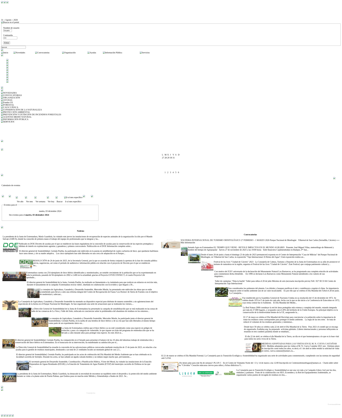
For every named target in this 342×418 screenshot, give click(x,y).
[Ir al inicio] (171, 12)
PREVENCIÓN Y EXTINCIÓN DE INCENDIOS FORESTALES (91, 114)
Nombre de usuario (11, 28)
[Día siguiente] (86, 198)
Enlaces (5, 138)
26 (168, 169)
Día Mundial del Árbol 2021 (227, 286)
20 (171, 166)
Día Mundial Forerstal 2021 (273, 353)
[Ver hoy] (51, 197)
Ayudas (99, 52)
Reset (9, 5)
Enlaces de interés (8, 406)
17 (163, 166)
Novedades (30, 52)
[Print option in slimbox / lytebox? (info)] (337, 178)
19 (168, 166)
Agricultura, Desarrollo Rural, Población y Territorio (105, 398)
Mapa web (5, 402)
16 (179, 163)
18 (166, 166)
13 (171, 163)
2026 (174, 152)
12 (168, 163)
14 (174, 163)
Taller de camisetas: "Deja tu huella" (229, 279)
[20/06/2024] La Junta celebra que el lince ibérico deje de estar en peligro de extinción (84, 325)
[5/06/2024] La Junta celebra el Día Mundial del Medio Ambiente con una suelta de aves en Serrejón (58, 352)
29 (176, 169)
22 (176, 166)
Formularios (7, 129)
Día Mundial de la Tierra (254, 334)
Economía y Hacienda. (94, 403)
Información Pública (131, 52)
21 (174, 166)
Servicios (154, 52)
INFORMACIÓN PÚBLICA (41, 119)
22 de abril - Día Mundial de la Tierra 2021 (261, 324)
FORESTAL (20, 105)
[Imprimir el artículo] (171, 15)
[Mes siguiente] (94, 198)
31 (163, 172)
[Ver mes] (29, 197)
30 (179, 169)
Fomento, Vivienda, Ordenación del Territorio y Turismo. (106, 410)
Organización (82, 52)
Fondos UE (18, 102)
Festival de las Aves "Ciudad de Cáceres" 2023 (220, 259)
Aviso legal (5, 408)
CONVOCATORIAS (31, 95)
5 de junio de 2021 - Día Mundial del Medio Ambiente (251, 295)
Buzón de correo (9, 126)
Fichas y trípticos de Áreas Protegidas (17, 134)
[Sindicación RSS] (171, 17)
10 (163, 163)
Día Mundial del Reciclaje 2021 (256, 315)
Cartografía (6, 136)
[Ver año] (20, 197)
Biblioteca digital (9, 131)
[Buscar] (60, 197)
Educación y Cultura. (94, 405)
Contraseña (8, 35)
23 (179, 166)
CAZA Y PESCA (26, 107)
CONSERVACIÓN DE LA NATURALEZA (61, 110)
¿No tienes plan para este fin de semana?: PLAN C (182, 360)
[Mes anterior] (5, 198)
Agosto (169, 152)
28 (174, 169)
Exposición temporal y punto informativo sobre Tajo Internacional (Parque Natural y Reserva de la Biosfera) (233, 252)
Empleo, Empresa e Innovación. (97, 408)
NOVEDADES (24, 93)
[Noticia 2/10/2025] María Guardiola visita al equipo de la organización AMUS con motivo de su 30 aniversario (49, 234)
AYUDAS (17, 100)
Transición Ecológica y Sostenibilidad (100, 401)
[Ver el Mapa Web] (171, 8)
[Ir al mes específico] (73, 197)
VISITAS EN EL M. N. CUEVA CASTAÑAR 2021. (267, 341)
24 (163, 169)
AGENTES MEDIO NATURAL (46, 117)
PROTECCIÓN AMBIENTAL (44, 112)
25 (166, 169)
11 (166, 163)
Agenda (5, 124)
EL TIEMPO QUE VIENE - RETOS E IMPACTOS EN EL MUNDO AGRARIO (216, 245)
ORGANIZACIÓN (29, 98)
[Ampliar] (104, 239)
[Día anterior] (12, 198)
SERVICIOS (20, 122)
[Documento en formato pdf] (171, 10)
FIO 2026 (165, 238)
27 (171, 169)
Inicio (11, 52)
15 (176, 163)
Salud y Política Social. (94, 413)
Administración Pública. (95, 396)
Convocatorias (56, 52)
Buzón (3, 404)
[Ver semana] (40, 197)
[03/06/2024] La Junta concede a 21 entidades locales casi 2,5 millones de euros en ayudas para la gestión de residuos (64, 345)
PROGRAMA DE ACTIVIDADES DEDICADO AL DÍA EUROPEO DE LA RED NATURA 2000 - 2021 (288, 305)
